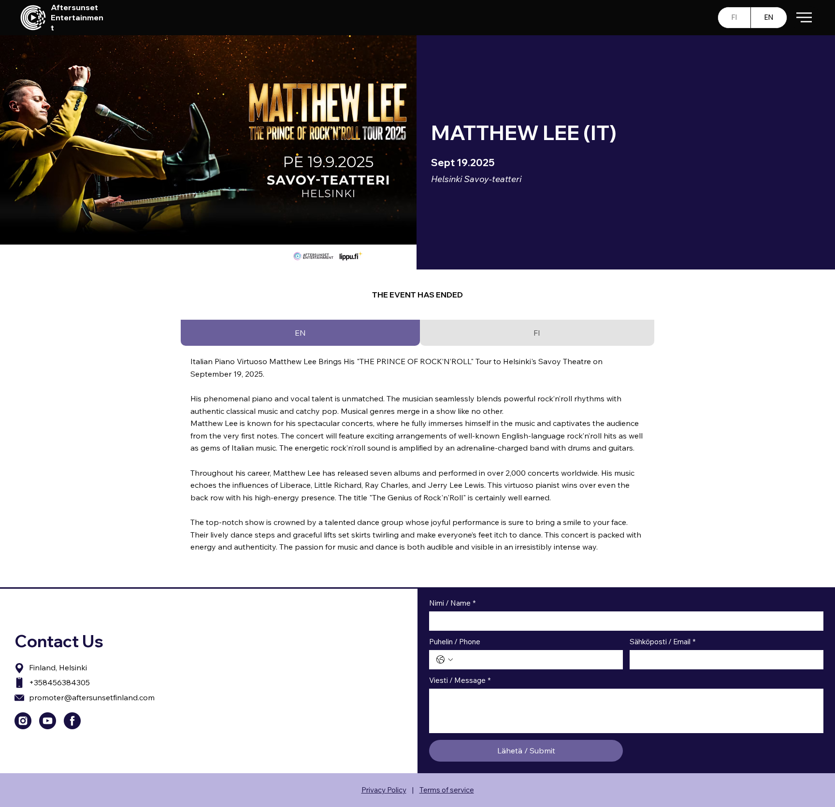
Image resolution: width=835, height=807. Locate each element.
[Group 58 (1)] (47, 720)
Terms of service (446, 789)
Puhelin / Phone (454, 641)
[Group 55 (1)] (72, 720)
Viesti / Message (459, 680)
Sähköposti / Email (662, 641)
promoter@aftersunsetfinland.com (92, 697)
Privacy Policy (383, 789)
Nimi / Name (452, 603)
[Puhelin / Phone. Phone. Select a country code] (444, 659)
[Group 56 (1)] (22, 720)
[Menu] (804, 17)
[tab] (300, 333)
